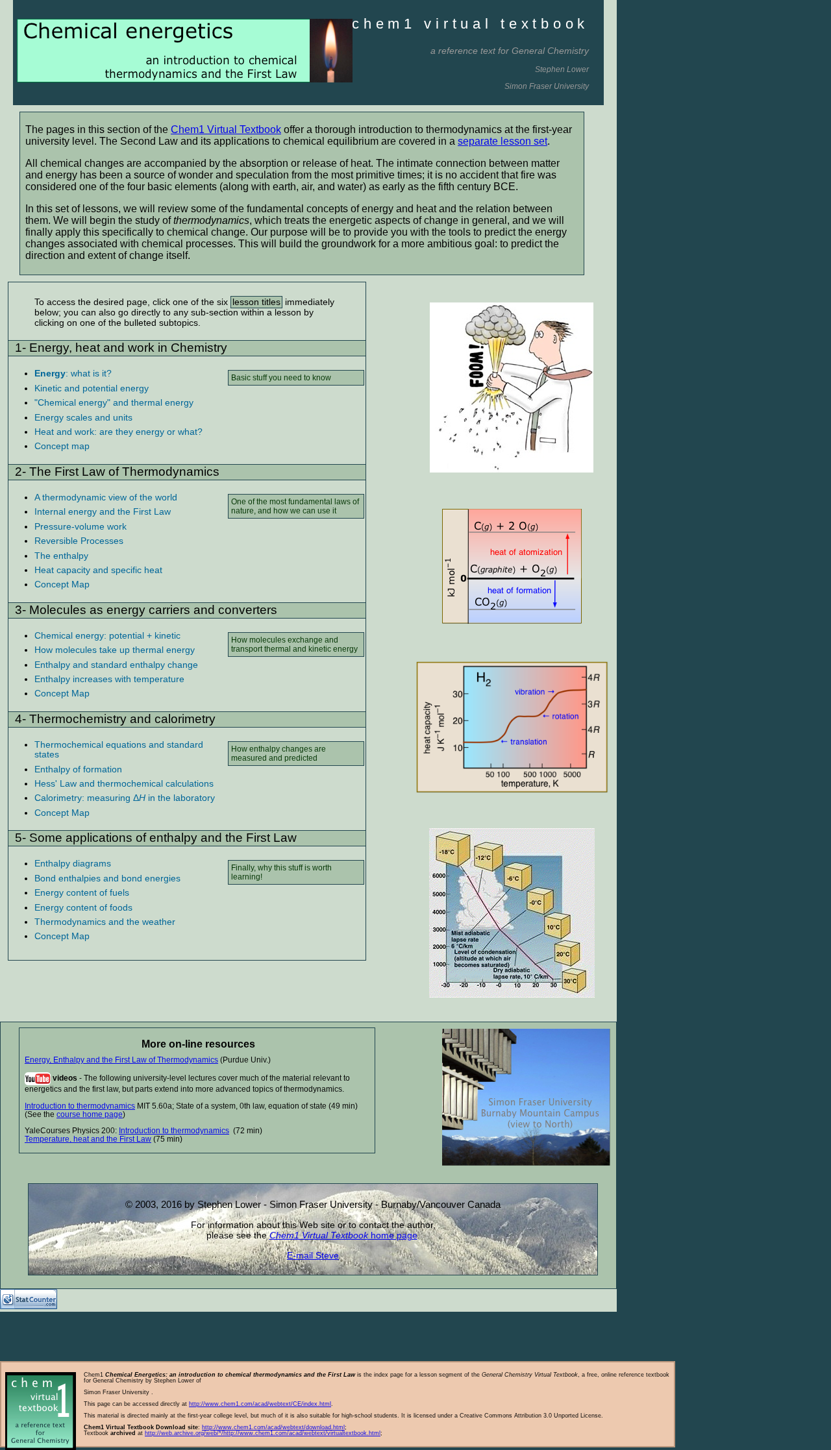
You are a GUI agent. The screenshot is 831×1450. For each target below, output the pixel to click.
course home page (89, 1114)
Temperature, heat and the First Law (88, 1139)
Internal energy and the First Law (102, 511)
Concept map (62, 446)
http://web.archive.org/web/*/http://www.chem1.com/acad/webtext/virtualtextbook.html (262, 1433)
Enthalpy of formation (78, 769)
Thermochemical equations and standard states (118, 749)
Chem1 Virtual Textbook (226, 129)
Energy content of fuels (81, 892)
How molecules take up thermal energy (114, 650)
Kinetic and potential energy (91, 388)
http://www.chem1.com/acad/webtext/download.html (273, 1427)
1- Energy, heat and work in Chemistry (121, 347)
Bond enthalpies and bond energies (107, 878)
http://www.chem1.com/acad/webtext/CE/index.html (260, 1404)
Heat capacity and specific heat (98, 570)
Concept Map (62, 584)
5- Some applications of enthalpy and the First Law (156, 837)
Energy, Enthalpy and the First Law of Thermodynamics (121, 1059)
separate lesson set (502, 141)
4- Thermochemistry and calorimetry (115, 719)
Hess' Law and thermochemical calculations (124, 783)
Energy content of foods (83, 907)
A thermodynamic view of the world (105, 497)
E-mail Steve (313, 1255)
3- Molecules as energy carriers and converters (146, 610)
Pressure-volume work (80, 526)
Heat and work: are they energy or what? (118, 431)
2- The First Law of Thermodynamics (117, 471)
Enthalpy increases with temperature (109, 679)
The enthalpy (61, 555)
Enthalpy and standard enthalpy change (116, 664)
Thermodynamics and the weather (104, 921)
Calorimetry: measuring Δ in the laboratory (124, 798)
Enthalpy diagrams (72, 863)
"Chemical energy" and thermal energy (113, 402)
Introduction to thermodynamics (80, 1106)
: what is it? (73, 373)
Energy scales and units (83, 417)
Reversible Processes (78, 540)
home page (392, 1235)
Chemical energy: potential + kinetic (107, 635)
